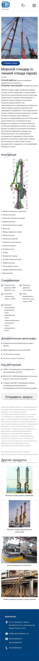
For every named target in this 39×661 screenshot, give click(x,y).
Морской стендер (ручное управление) (19, 495)
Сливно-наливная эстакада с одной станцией (19, 599)
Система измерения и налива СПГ (19, 565)
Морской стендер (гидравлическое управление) (19, 531)
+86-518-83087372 (15, 639)
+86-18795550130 (15, 648)
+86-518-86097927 (15, 642)
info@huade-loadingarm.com (19, 633)
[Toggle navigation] (34, 5)
